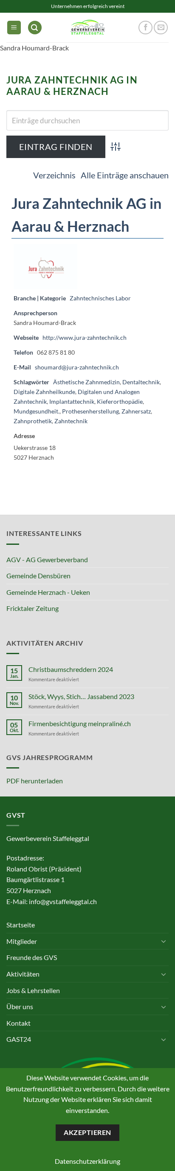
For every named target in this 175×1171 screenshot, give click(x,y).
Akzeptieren (87, 1132)
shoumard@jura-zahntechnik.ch (77, 367)
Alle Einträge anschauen (125, 175)
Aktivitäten (23, 974)
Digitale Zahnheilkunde (44, 391)
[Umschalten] (163, 941)
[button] (14, 28)
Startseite (20, 925)
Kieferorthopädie (120, 401)
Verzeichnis (54, 175)
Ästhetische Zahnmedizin (86, 382)
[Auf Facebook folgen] (145, 28)
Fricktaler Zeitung (32, 608)
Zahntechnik (71, 421)
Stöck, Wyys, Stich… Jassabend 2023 (81, 696)
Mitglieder (21, 941)
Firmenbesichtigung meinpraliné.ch (79, 723)
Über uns (19, 1006)
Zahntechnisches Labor (100, 298)
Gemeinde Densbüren (38, 576)
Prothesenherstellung (90, 411)
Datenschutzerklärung (87, 1161)
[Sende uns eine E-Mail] (161, 28)
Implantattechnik (71, 401)
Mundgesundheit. (36, 411)
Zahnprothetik (33, 421)
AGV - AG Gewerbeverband (47, 559)
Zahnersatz (136, 411)
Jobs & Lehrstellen (33, 990)
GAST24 (18, 1039)
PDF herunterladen (34, 781)
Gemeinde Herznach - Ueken (48, 592)
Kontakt (18, 1023)
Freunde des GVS (31, 957)
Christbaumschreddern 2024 (70, 669)
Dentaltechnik (141, 382)
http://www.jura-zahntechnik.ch (84, 337)
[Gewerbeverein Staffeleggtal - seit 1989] (87, 27)
